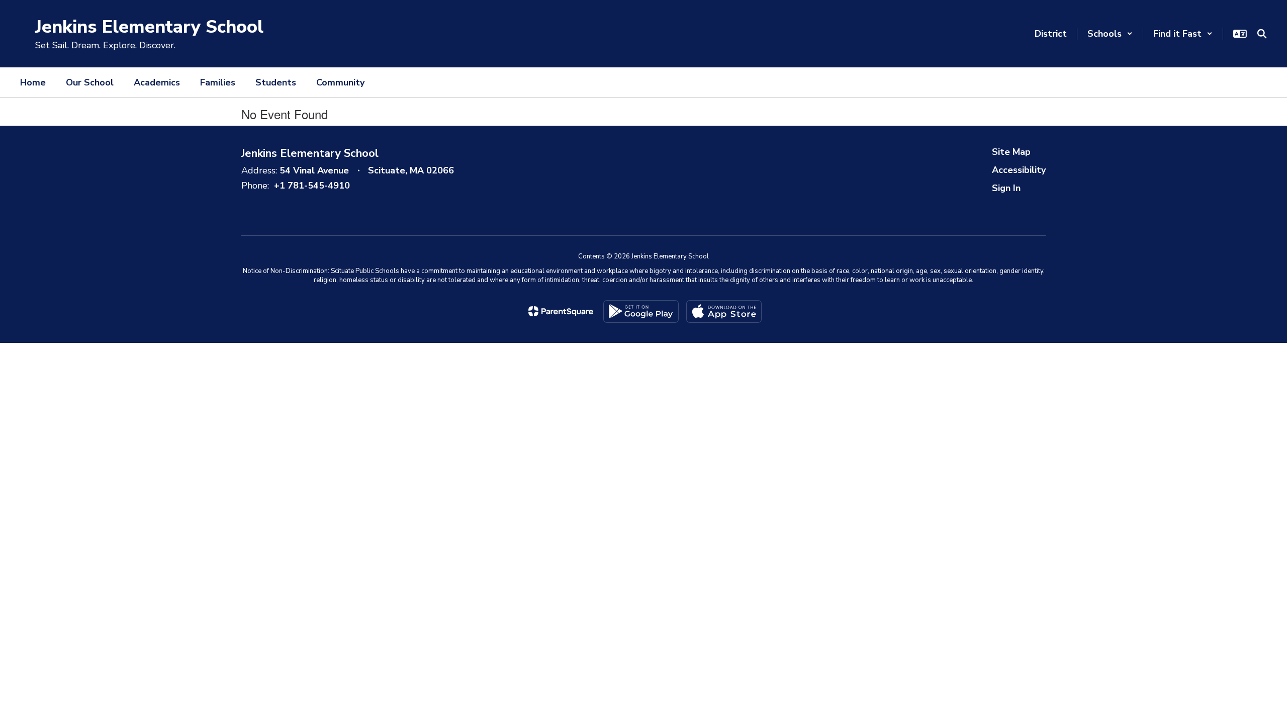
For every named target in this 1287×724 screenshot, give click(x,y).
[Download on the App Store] (724, 311)
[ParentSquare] (561, 311)
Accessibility (1019, 170)
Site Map (1011, 152)
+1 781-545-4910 (312, 185)
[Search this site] (1262, 34)
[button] (1110, 34)
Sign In (1006, 188)
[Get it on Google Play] (641, 311)
